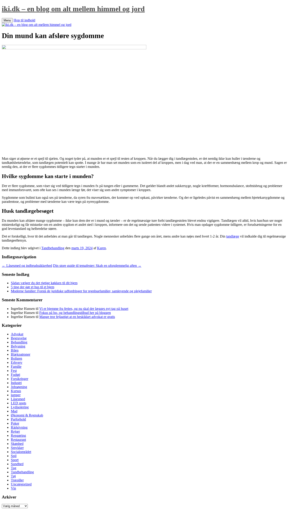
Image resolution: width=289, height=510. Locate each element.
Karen (101, 248)
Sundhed (17, 464)
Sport (15, 460)
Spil (13, 456)
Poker (15, 423)
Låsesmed (18, 399)
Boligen (16, 358)
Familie (16, 366)
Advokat (17, 334)
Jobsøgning (19, 387)
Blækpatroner (20, 354)
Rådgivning (19, 427)
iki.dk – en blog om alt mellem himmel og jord (73, 9)
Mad (14, 411)
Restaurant (18, 439)
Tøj (13, 476)
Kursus (16, 391)
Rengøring (18, 435)
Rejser (15, 431)
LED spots (18, 403)
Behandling (19, 342)
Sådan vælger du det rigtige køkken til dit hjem (44, 283)
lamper (16, 395)
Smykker (17, 448)
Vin (13, 488)
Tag (13, 468)
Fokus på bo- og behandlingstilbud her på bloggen (75, 313)
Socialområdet (21, 452)
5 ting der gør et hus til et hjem (32, 287)
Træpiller (17, 480)
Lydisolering (20, 407)
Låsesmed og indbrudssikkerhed (27, 266)
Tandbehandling (52, 248)
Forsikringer (19, 379)
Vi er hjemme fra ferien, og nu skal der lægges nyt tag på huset (83, 309)
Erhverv (16, 362)
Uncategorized (21, 484)
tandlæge (232, 236)
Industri (16, 383)
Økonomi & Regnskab (27, 415)
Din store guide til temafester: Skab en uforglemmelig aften (97, 266)
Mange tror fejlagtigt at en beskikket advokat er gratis (77, 317)
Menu (7, 20)
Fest (14, 371)
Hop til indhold (24, 20)
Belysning (18, 346)
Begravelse (19, 338)
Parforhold (18, 419)
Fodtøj (15, 375)
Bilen (15, 350)
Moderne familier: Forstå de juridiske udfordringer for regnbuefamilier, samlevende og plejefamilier (81, 291)
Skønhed (17, 444)
